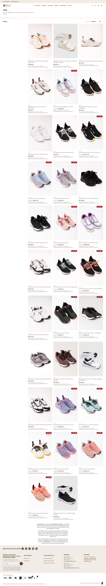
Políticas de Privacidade (49, 563)
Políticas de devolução (49, 560)
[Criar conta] (21, 563)
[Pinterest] (36, 549)
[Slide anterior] (30, 41)
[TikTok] (29, 549)
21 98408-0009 (87, 561)
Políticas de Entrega (48, 558)
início (4, 17)
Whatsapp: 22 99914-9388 (90, 558)
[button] (94, 21)
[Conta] (98, 5)
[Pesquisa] (92, 5)
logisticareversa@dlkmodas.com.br (71, 567)
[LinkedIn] (33, 549)
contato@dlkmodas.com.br (70, 561)
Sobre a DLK (26, 558)
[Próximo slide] (50, 41)
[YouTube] (26, 549)
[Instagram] (22, 549)
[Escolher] (50, 56)
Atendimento (27, 560)
